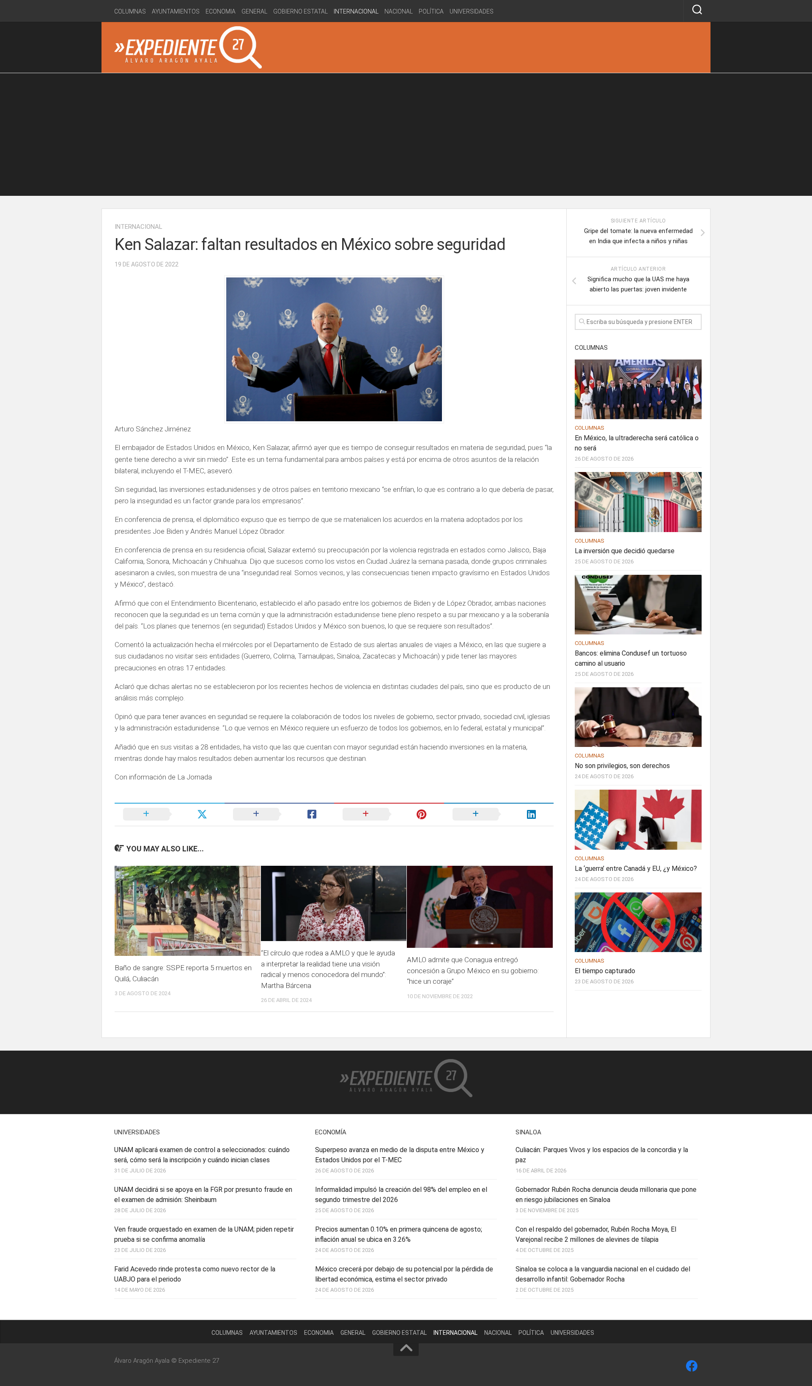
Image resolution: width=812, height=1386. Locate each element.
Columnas (130, 11)
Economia (221, 11)
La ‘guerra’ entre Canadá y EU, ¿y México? (636, 869)
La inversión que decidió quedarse (625, 551)
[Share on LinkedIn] (499, 814)
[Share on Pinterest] (389, 814)
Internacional (356, 11)
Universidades (472, 11)
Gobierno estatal (300, 11)
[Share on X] (170, 814)
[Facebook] (692, 1366)
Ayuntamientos (176, 11)
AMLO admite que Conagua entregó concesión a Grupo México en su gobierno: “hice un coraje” (473, 970)
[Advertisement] (406, 136)
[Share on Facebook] (280, 814)
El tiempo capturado (605, 971)
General (254, 11)
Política (431, 11)
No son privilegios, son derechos (622, 766)
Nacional (398, 11)
